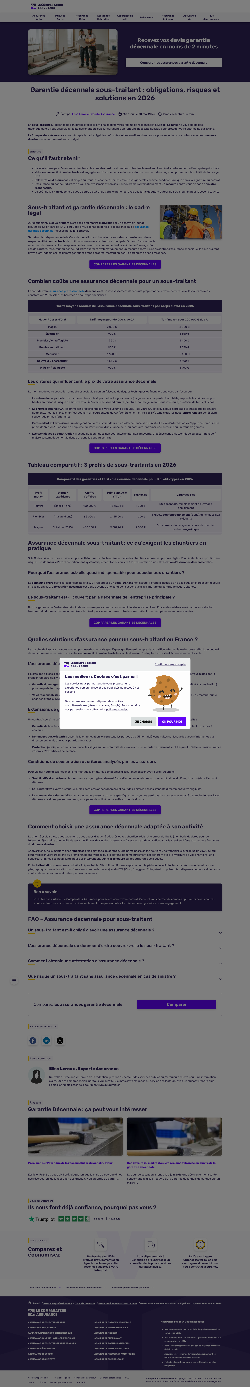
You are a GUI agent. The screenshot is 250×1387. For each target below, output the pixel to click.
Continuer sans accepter (167, 666)
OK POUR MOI (172, 722)
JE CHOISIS (143, 722)
